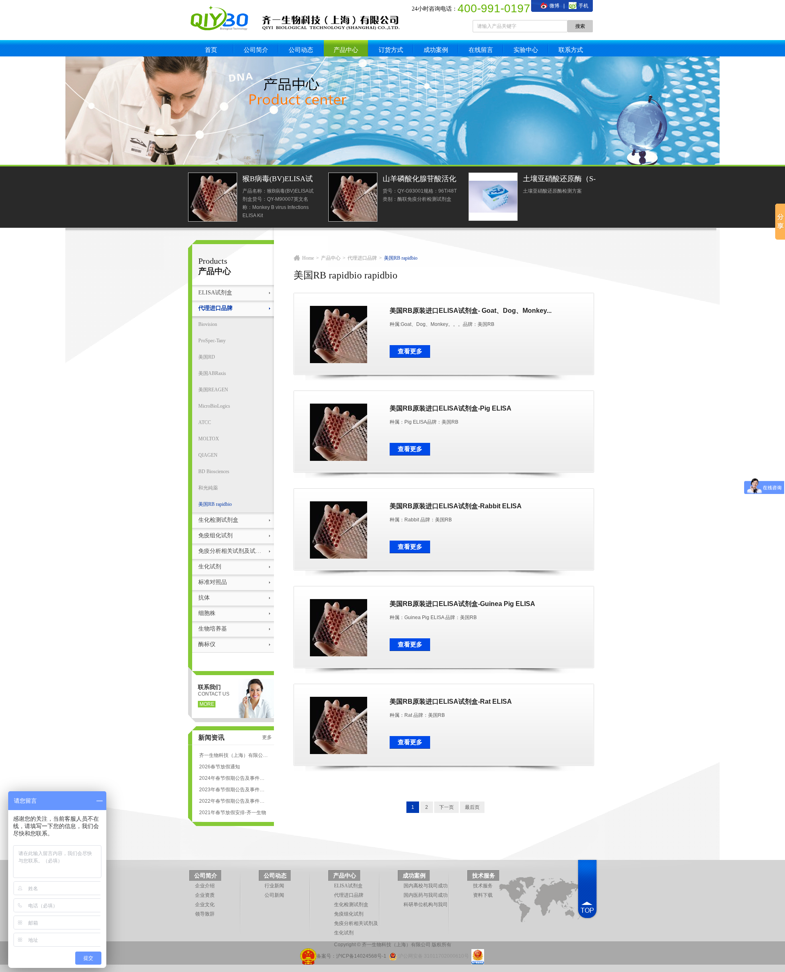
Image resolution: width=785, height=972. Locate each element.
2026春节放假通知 (219, 767)
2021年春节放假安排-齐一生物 (232, 812)
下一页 (446, 807)
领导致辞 (205, 914)
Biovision (207, 324)
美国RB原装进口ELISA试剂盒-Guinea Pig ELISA (462, 603)
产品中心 (346, 49)
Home (308, 258)
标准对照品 (212, 582)
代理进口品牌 (215, 308)
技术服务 (483, 876)
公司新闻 (274, 895)
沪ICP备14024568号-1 (361, 956)
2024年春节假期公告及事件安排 (233, 778)
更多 (267, 737)
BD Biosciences (213, 471)
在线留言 (481, 49)
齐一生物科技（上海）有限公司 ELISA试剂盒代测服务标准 (233, 755)
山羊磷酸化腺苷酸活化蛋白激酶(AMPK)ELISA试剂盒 (419, 180)
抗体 (204, 598)
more (207, 704)
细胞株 (206, 613)
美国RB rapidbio (215, 504)
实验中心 (526, 49)
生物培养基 (212, 629)
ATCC (204, 422)
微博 (553, 6)
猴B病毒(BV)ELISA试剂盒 (277, 180)
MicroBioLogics (214, 406)
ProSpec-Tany (212, 340)
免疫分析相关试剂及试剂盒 (232, 551)
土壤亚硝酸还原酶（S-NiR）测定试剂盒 (559, 180)
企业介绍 (205, 886)
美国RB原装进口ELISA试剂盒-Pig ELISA (450, 408)
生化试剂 (209, 566)
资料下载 (483, 895)
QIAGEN (208, 455)
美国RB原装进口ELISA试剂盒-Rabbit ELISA (456, 506)
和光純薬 (208, 488)
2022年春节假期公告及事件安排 (233, 801)
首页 (211, 49)
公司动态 (301, 49)
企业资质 (205, 895)
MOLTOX (208, 439)
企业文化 (205, 904)
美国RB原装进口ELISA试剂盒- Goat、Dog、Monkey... (471, 310)
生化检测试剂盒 (218, 520)
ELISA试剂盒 (215, 293)
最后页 (472, 807)
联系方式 (570, 49)
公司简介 (256, 49)
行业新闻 (274, 886)
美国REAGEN (213, 390)
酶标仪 (206, 644)
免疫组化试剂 (215, 535)
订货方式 (391, 49)
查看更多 (410, 351)
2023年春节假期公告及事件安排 (233, 789)
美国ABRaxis (212, 373)
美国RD (206, 357)
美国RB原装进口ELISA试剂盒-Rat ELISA (451, 701)
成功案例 (436, 49)
